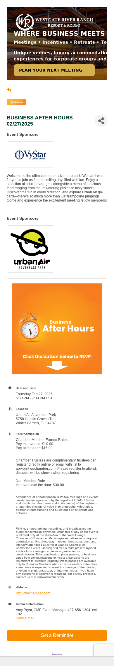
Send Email (25, 618)
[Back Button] (9, 90)
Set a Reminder (57, 635)
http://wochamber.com (33, 593)
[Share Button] (101, 120)
